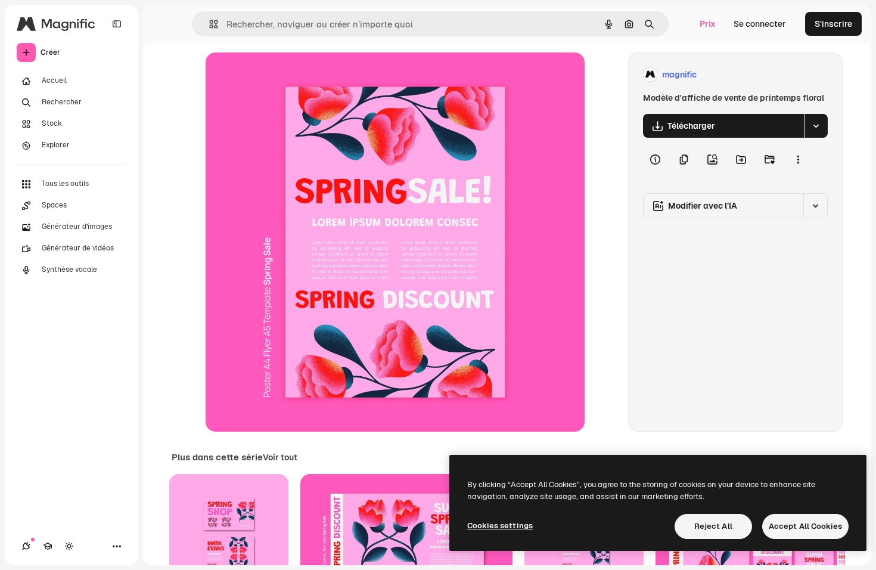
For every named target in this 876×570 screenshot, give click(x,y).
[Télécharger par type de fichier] (816, 126)
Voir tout (280, 457)
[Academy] (47, 546)
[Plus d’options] (798, 159)
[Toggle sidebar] (116, 23)
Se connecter (760, 23)
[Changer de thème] (69, 546)
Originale (284, 74)
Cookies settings (500, 526)
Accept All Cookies (805, 526)
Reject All (713, 526)
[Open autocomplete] (208, 24)
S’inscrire (833, 23)
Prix (708, 23)
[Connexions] (26, 546)
